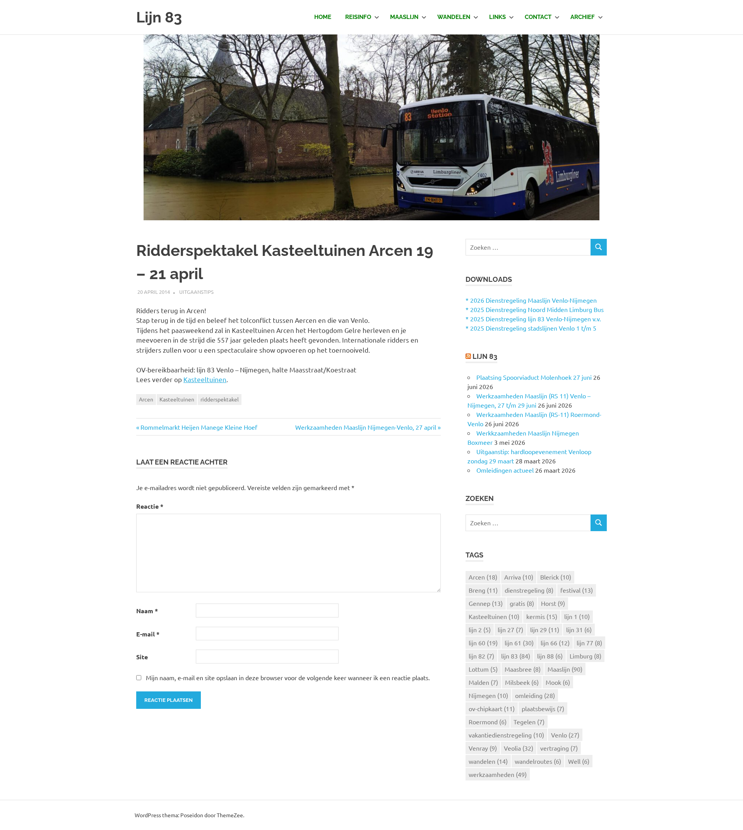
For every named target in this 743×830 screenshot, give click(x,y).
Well (578, 761)
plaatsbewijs (543, 708)
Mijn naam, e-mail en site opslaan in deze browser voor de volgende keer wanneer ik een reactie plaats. (288, 677)
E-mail (147, 634)
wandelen (488, 761)
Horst (553, 603)
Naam (147, 611)
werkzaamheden (498, 774)
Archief (582, 17)
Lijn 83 (159, 17)
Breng (483, 590)
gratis (522, 603)
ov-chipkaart (492, 708)
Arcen (146, 399)
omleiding (535, 695)
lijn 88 (550, 656)
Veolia (518, 748)
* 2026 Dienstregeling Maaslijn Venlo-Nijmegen (531, 300)
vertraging (559, 748)
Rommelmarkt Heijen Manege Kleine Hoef (198, 427)
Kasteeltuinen (204, 379)
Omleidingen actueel (505, 470)
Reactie (149, 506)
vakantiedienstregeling (506, 735)
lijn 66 (555, 643)
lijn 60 (483, 643)
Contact (538, 17)
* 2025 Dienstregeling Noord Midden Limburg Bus (535, 309)
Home (322, 17)
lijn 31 (579, 629)
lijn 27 (510, 629)
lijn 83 (515, 656)
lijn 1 (577, 616)
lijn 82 (481, 656)
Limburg (585, 656)
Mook (558, 682)
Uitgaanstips (196, 291)
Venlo (565, 735)
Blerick (555, 577)
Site (142, 657)
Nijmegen (488, 695)
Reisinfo (358, 17)
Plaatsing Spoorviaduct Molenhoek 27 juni (534, 377)
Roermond (488, 721)
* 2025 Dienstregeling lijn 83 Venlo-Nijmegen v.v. (533, 318)
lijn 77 (589, 643)
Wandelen (453, 17)
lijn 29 (544, 629)
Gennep (486, 603)
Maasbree (523, 669)
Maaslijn (404, 17)
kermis (541, 616)
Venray (483, 748)
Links (497, 17)
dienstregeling (529, 590)
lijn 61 (519, 643)
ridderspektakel (219, 399)
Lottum (483, 669)
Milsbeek (522, 682)
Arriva (518, 577)
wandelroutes (538, 761)
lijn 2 (480, 629)
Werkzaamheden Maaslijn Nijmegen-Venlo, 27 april (365, 427)
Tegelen (529, 721)
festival (576, 590)
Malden (483, 682)
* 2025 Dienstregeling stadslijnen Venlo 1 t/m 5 (531, 328)
